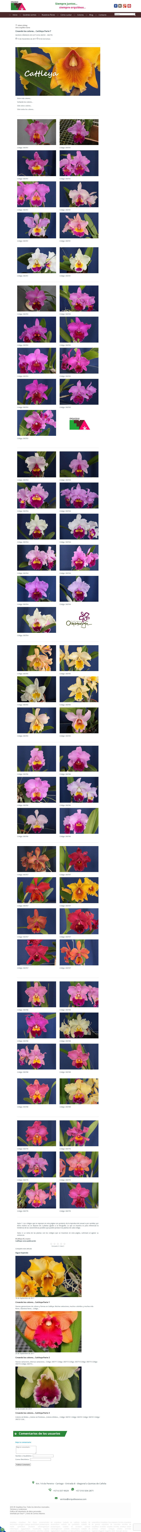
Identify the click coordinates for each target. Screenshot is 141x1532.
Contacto (102, 15)
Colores (80, 15)
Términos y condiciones (18, 1509)
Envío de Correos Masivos (35, 1513)
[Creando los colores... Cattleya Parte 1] (48, 1296)
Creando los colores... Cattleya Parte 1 (32, 1302)
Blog (91, 15)
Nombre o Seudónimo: (23, 1456)
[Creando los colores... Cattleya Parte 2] (48, 1352)
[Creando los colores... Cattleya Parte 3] (48, 1407)
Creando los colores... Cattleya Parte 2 (32, 1357)
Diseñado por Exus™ (17, 1513)
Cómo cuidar (66, 15)
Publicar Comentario (23, 1465)
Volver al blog (22, 25)
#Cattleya (18, 1239)
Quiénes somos (29, 15)
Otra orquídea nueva (22, 27)
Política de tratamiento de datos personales (25, 1511)
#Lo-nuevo (27, 1239)
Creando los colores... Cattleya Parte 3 (32, 1413)
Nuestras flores (48, 15)
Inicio (15, 15)
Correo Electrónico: (22, 1459)
